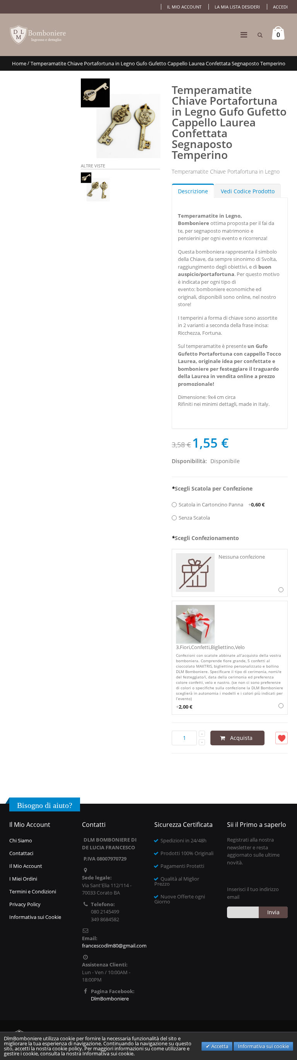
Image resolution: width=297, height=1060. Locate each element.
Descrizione (193, 191)
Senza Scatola (194, 517)
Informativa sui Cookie (35, 916)
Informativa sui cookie (263, 1046)
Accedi (280, 7)
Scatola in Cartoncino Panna (222, 504)
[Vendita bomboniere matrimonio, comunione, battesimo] (38, 34)
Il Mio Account (25, 865)
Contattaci (21, 853)
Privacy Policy (25, 904)
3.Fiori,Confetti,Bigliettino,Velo (229, 677)
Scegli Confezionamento (205, 538)
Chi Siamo (20, 840)
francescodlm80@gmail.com (114, 945)
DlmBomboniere (110, 998)
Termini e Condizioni (32, 891)
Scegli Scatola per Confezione (212, 488)
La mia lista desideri (237, 7)
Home (19, 63)
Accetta (219, 1046)
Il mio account (184, 7)
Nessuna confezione (241, 556)
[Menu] (244, 34)
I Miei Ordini (23, 878)
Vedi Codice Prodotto (248, 191)
